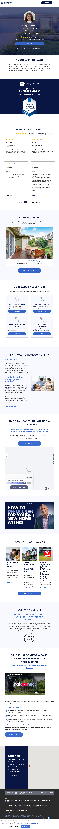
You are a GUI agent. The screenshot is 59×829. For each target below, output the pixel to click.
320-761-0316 (22, 39)
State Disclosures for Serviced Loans (12, 818)
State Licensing (15, 815)
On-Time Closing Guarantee (28, 816)
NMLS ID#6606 (7, 815)
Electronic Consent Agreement (11, 816)
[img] (29, 515)
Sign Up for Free (13, 734)
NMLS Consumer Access (40, 816)
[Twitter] (25, 33)
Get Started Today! (29, 443)
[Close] (56, 820)
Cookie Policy (23, 818)
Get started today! (10, 406)
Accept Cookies (25, 826)
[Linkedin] (33, 33)
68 (33, 202)
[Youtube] (37, 33)
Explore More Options (29, 270)
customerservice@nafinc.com (15, 806)
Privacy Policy (21, 815)
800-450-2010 (7, 801)
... (30, 202)
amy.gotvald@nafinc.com (38, 39)
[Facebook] (22, 33)
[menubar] (56, 3)
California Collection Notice (32, 818)
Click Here (39, 49)
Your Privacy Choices (43, 818)
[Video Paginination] (27, 503)
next (37, 202)
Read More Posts (29, 593)
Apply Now (47, 3)
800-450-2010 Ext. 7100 (22, 794)
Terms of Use (28, 815)
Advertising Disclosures (36, 815)
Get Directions (13, 775)
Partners (19, 816)
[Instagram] (29, 33)
